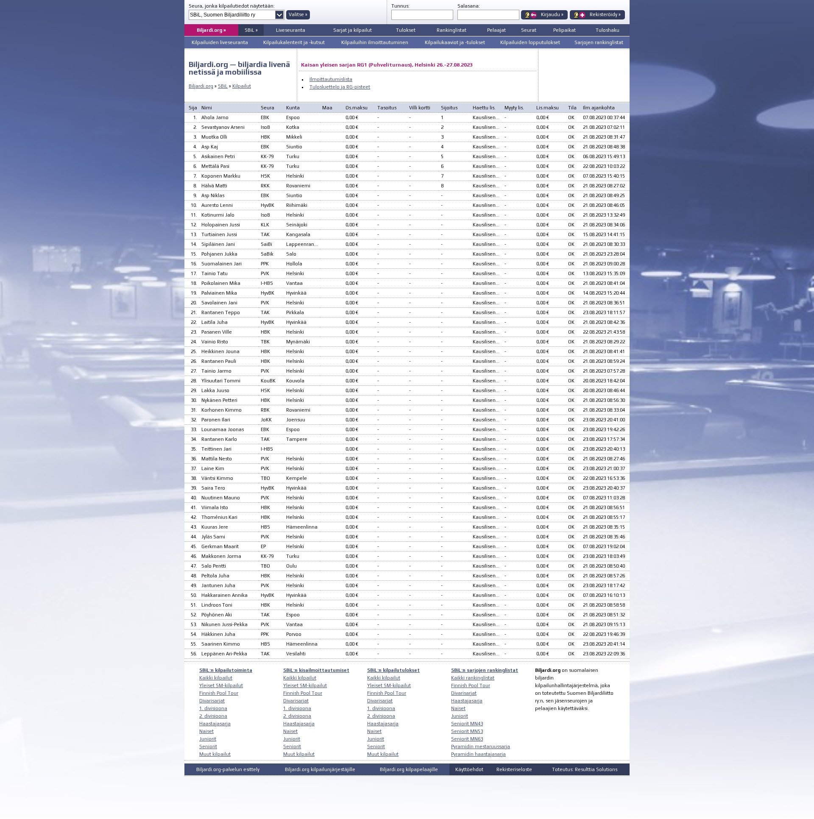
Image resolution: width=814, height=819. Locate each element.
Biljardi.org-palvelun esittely (227, 769)
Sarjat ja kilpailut (352, 30)
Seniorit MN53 (467, 731)
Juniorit (207, 738)
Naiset (206, 731)
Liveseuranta (290, 30)
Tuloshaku (607, 30)
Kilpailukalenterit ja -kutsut (294, 42)
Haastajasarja (215, 723)
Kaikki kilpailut (215, 677)
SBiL (223, 86)
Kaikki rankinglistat (472, 677)
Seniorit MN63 (467, 738)
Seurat (528, 30)
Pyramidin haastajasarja (478, 754)
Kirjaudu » (552, 14)
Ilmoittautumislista (330, 79)
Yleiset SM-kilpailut (221, 685)
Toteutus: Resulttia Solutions (584, 769)
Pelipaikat (564, 30)
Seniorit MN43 (467, 723)
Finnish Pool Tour (218, 693)
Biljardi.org (201, 86)
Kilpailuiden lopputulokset (530, 42)
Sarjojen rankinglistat (598, 42)
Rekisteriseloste (514, 769)
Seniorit (208, 746)
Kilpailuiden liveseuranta (220, 42)
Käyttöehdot (469, 769)
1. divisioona (213, 708)
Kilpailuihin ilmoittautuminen (374, 42)
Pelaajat (496, 30)
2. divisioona (213, 716)
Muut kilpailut (215, 754)
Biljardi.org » (211, 30)
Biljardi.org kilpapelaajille (409, 769)
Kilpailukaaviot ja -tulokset (455, 42)
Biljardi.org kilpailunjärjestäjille (320, 769)
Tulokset (405, 30)
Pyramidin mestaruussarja (480, 746)
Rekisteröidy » (605, 14)
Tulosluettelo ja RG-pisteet (339, 86)
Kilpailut (241, 86)
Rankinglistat (451, 30)
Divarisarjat (212, 700)
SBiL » (251, 30)
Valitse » (298, 14)
